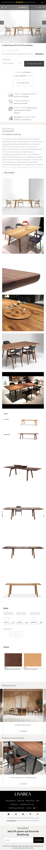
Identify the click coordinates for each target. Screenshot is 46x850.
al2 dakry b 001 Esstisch (23, 725)
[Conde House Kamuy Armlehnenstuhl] (23, 757)
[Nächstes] (44, 23)
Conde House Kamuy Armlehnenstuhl (23, 778)
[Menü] (2, 7)
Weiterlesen (39, 54)
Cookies (28, 808)
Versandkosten (12, 820)
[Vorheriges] (2, 23)
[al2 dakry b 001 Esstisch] (23, 705)
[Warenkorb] (44, 7)
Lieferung (20, 801)
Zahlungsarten (32, 108)
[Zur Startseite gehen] (23, 7)
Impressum (14, 804)
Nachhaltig (17, 117)
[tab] (8, 129)
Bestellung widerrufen (16, 808)
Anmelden (38, 840)
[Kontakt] (40, 7)
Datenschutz (30, 801)
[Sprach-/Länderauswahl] (42, 2)
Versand (25, 94)
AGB (37, 801)
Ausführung (6, 59)
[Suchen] (36, 7)
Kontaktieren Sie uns (27, 804)
